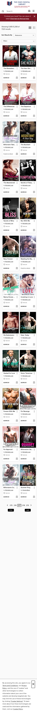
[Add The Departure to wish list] (34, 116)
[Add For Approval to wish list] (17, 459)
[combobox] (14, 11)
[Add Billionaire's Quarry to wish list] (34, 459)
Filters (5, 41)
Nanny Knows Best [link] (9, 297)
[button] (30, 28)
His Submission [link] (8, 335)
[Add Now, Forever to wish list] (17, 268)
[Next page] (31, 505)
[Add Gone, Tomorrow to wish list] (34, 382)
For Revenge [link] (25, 411)
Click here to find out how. (19, 19)
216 (15, 505)
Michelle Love (9, 71)
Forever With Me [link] (9, 411)
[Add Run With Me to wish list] (34, 230)
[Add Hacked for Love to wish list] (17, 382)
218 (23, 505)
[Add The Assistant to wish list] (34, 154)
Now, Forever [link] (8, 259)
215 (11, 505)
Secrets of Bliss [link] (8, 221)
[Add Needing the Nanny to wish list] (34, 268)
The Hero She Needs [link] (27, 68)
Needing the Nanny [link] (27, 259)
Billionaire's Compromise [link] (9, 488)
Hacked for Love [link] (9, 373)
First (10, 510)
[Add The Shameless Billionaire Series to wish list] (17, 78)
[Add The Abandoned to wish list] (17, 192)
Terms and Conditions (10, 686)
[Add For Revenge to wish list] (34, 421)
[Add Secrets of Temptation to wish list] (34, 192)
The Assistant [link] (25, 145)
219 (27, 505)
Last (27, 510)
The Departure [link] (26, 107)
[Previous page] (7, 505)
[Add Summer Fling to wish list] (34, 497)
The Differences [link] (8, 107)
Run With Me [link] (25, 221)
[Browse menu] (33, 11)
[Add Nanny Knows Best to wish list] (17, 306)
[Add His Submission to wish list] (17, 344)
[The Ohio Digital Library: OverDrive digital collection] (18, 4)
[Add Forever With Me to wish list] (17, 421)
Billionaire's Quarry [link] (27, 449)
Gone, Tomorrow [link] (26, 373)
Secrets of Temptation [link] (27, 183)
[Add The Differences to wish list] (17, 116)
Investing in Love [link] (27, 297)
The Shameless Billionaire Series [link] (9, 68)
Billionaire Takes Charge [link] (9, 145)
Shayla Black (26, 490)
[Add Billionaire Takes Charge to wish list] (17, 154)
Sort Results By (7, 35)
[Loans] (29, 11)
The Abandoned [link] (9, 183)
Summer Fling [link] (25, 488)
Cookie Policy (18, 709)
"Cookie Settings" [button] (17, 701)
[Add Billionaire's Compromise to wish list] (17, 497)
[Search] (3, 11)
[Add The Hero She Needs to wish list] (34, 78)
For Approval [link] (8, 449)
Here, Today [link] (25, 335)
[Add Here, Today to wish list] (34, 344)
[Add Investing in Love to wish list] (34, 306)
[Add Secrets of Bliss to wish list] (17, 230)
